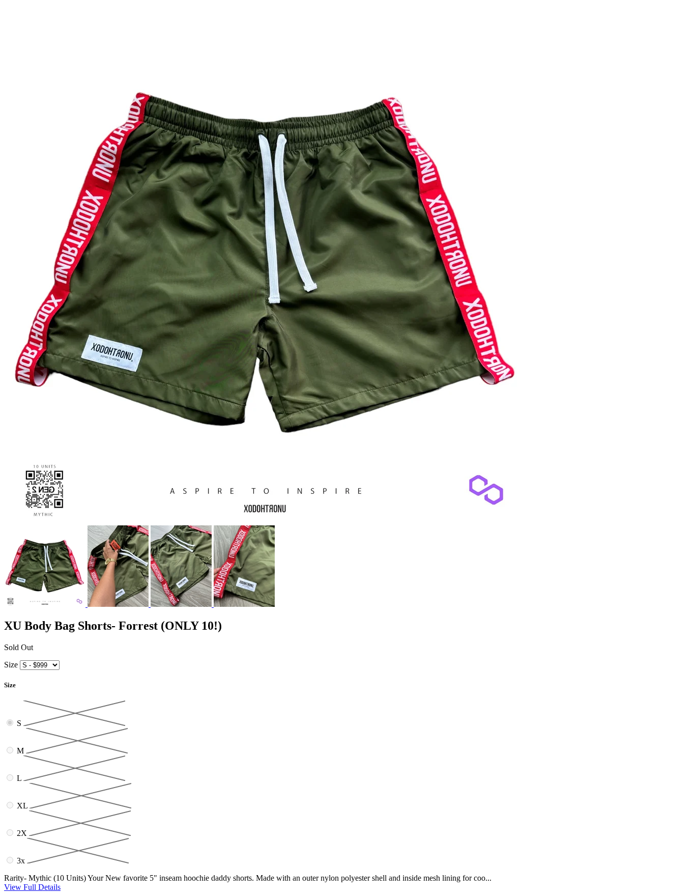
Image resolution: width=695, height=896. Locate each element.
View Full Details (32, 887)
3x (22, 860)
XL (23, 805)
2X (23, 833)
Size (11, 664)
